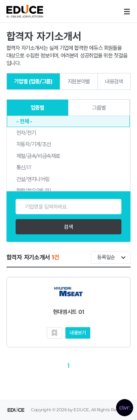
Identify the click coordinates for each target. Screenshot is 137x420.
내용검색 (114, 81)
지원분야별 (79, 81)
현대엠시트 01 (68, 312)
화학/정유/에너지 (33, 190)
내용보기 (78, 333)
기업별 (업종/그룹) (33, 81)
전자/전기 (26, 132)
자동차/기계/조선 (33, 144)
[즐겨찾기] (54, 333)
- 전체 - (24, 121)
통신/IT (24, 167)
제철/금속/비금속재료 (38, 156)
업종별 (37, 107)
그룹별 (98, 107)
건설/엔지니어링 (32, 179)
